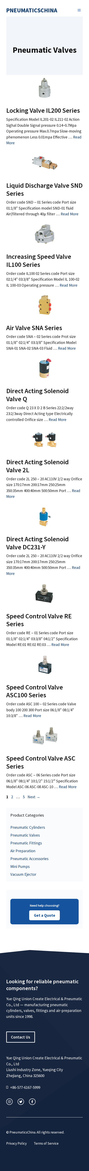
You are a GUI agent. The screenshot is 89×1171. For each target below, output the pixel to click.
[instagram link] (9, 1101)
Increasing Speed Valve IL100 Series (38, 260)
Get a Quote (44, 915)
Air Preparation (22, 850)
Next (34, 796)
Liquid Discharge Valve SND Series (44, 189)
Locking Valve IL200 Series (43, 110)
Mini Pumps (20, 866)
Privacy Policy (16, 1143)
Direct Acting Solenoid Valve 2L (37, 466)
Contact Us (20, 1037)
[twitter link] (21, 1101)
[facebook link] (32, 1101)
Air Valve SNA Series (34, 328)
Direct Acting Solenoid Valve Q (37, 395)
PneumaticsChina (31, 10)
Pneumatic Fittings (26, 842)
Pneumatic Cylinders (27, 827)
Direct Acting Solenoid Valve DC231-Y (37, 543)
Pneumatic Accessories (29, 858)
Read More (69, 213)
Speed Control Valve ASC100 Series (34, 691)
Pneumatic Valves (25, 835)
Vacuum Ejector (23, 874)
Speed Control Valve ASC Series (40, 762)
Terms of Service (46, 1143)
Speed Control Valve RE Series (39, 620)
